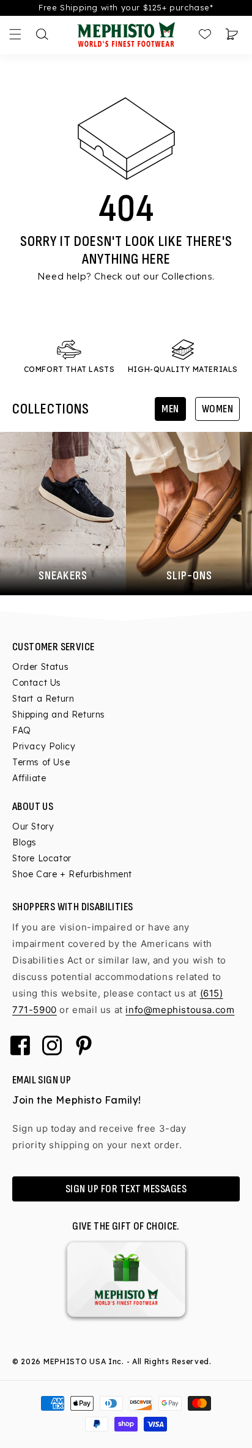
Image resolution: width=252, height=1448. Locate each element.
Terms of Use (41, 762)
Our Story (33, 826)
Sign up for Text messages (126, 1189)
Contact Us (36, 682)
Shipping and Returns (58, 714)
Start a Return (43, 698)
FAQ (21, 730)
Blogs (24, 842)
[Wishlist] (204, 34)
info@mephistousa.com (179, 1009)
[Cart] (231, 34)
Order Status (40, 666)
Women (218, 409)
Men (170, 409)
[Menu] (15, 34)
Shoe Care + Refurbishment (72, 874)
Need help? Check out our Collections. (126, 276)
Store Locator (42, 858)
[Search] (42, 34)
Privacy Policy (43, 746)
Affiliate (29, 778)
